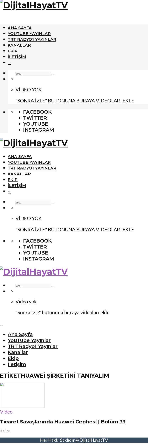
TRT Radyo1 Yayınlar (32, 39)
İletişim (17, 56)
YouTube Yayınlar (29, 33)
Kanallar (19, 45)
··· (9, 62)
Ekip (13, 51)
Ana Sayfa (20, 27)
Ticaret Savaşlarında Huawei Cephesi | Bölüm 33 (62, 422)
